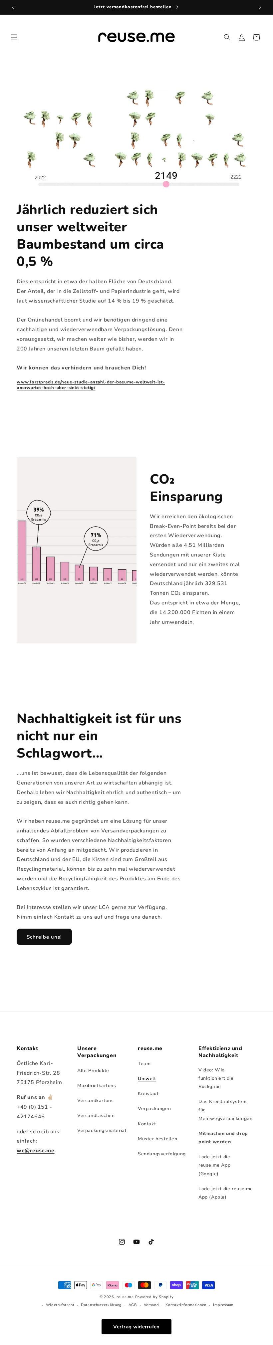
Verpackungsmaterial (101, 1130)
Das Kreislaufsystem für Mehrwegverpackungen (225, 1109)
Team (144, 1063)
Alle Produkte (93, 1070)
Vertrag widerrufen (136, 1326)
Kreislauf (148, 1093)
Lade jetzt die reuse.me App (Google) (214, 1165)
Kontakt (147, 1124)
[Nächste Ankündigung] (260, 7)
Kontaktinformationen (185, 1304)
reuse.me (125, 1296)
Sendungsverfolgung (162, 1154)
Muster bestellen (157, 1139)
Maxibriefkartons (96, 1085)
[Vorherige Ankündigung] (13, 7)
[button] (14, 37)
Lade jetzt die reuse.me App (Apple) (225, 1193)
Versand (151, 1304)
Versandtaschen (96, 1115)
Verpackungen (154, 1108)
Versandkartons (95, 1100)
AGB (133, 1304)
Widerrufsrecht (60, 1304)
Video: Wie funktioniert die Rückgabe (216, 1078)
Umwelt (147, 1078)
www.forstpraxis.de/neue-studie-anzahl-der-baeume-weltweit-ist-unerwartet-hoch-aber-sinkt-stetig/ (91, 385)
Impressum (223, 1304)
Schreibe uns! (44, 937)
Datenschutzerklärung (101, 1304)
